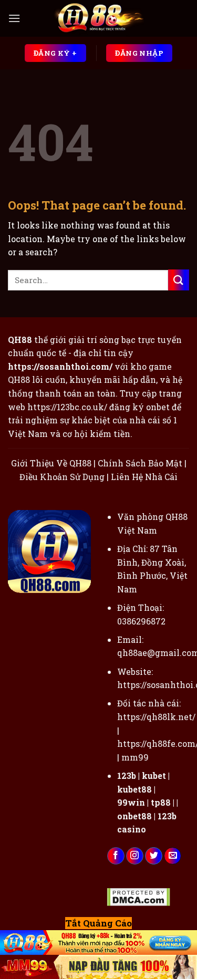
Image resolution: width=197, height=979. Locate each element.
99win (131, 802)
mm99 (135, 757)
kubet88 (134, 789)
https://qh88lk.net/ (156, 716)
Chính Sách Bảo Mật (140, 462)
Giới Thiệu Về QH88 (51, 462)
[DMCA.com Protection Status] (138, 895)
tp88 (161, 802)
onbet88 (134, 815)
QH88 (19, 379)
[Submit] (178, 279)
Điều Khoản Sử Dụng (62, 476)
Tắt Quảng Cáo (98, 923)
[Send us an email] (172, 856)
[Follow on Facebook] (116, 856)
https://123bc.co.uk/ (67, 406)
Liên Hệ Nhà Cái (144, 476)
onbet (158, 406)
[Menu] (14, 18)
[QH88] (98, 18)
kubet (154, 775)
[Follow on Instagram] (134, 856)
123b (126, 775)
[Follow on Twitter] (153, 856)
